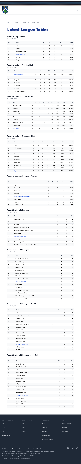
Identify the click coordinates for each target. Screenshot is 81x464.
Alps (15, 171)
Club (24, 22)
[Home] (8, 23)
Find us (44, 428)
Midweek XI (6, 435)
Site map (65, 431)
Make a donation (47, 439)
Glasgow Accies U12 (22, 344)
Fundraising (46, 435)
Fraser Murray (12, 448)
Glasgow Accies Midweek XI (22, 196)
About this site (67, 424)
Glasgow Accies (20, 54)
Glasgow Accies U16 (20, 236)
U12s (23, 431)
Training (44, 431)
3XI (3, 431)
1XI (3, 424)
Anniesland (16, 128)
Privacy (64, 428)
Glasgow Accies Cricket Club (27, 448)
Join (43, 424)
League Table (35, 22)
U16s (23, 424)
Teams (16, 22)
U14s (23, 428)
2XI (3, 428)
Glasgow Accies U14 (20, 281)
